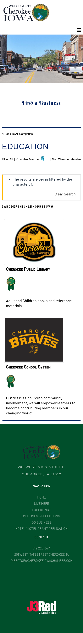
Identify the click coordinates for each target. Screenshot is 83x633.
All (11, 159)
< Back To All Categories (18, 133)
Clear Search (65, 194)
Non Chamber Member (66, 159)
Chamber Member (28, 159)
